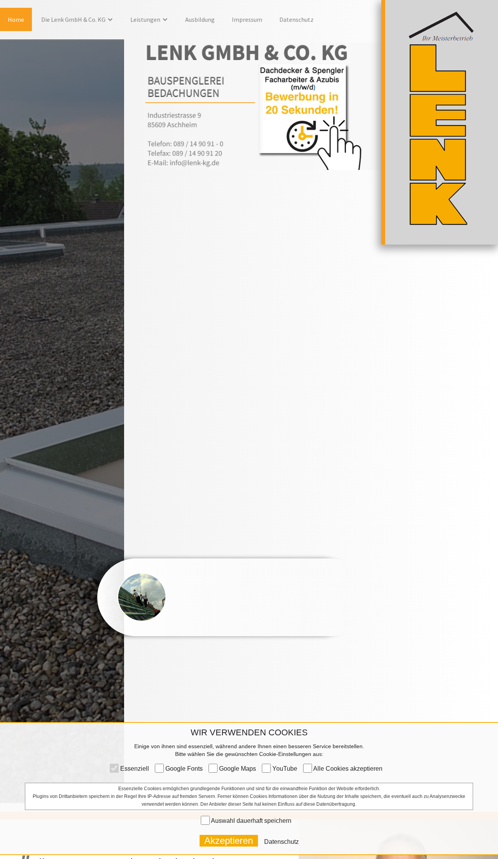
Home (16, 19)
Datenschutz (296, 19)
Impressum (247, 19)
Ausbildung (200, 19)
